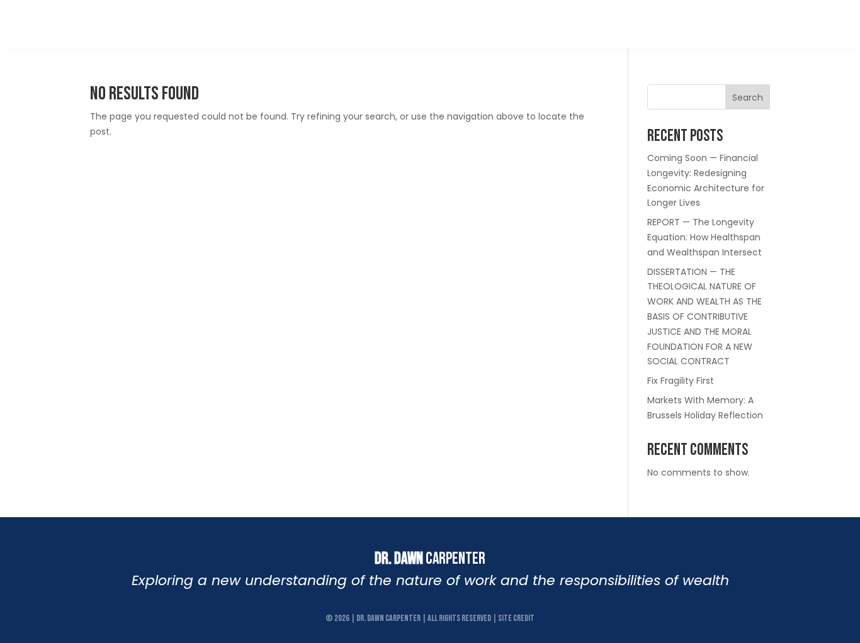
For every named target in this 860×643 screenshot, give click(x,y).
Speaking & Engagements (695, 23)
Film (488, 23)
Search (747, 97)
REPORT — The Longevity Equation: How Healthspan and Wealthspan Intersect (704, 237)
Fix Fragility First (680, 380)
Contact (795, 23)
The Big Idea (432, 23)
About (371, 23)
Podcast (535, 23)
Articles (594, 23)
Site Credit (516, 618)
